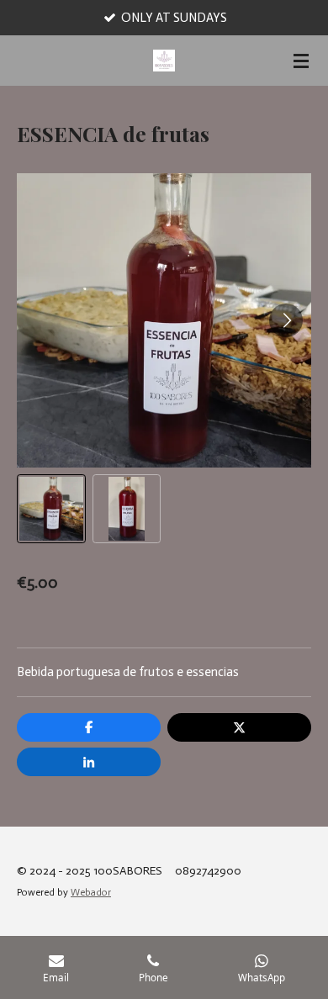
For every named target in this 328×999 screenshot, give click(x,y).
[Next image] (286, 320)
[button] (51, 508)
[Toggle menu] (301, 60)
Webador (91, 892)
